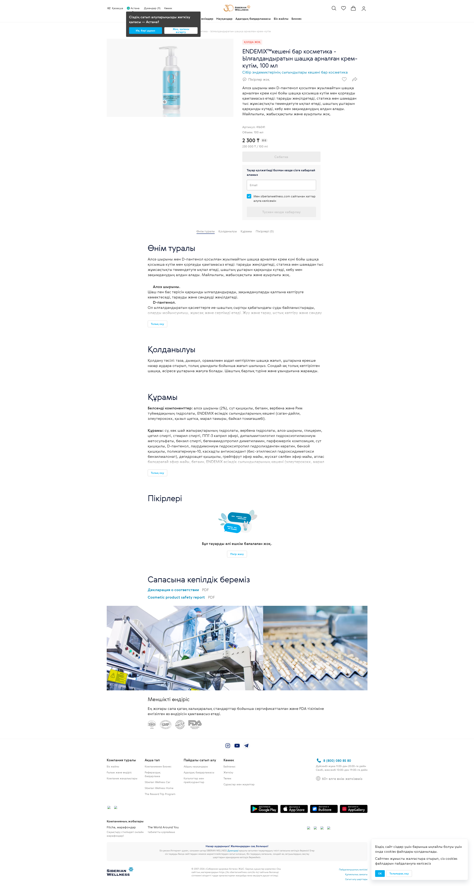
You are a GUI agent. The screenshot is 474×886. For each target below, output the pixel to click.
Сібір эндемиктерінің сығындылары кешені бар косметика (295, 72)
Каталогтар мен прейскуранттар (194, 780)
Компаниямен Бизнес (158, 766)
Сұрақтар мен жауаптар (239, 784)
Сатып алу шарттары (356, 879)
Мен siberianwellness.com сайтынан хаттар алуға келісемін (284, 198)
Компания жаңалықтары (122, 778)
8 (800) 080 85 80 (337, 760)
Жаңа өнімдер (202, 19)
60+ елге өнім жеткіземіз (342, 778)
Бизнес (296, 19)
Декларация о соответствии (178, 589)
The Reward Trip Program (160, 794)
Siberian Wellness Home (159, 788)
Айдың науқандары (196, 766)
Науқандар (224, 19)
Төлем (227, 778)
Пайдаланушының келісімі (353, 869)
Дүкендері (233, 850)
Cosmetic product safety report (181, 597)
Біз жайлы (281, 19)
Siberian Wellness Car (157, 782)
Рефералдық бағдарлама (153, 774)
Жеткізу (228, 772)
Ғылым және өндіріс (119, 772)
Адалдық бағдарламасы (253, 19)
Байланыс (229, 766)
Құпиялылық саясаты (356, 874)
